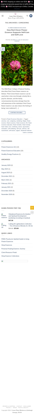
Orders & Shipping (9, 406)
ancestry (3, 121)
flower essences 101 (22, 123)
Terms (15, 407)
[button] (2, 15)
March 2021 (5, 180)
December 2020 (6, 191)
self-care (18, 128)
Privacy (8, 407)
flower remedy (26, 124)
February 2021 (6, 183)
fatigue (24, 121)
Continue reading (17, 112)
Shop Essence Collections (10, 256)
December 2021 (6, 176)
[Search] (27, 16)
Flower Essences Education (17, 27)
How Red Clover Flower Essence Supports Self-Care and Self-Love (17, 32)
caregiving (12, 121)
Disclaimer (27, 406)
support (18, 130)
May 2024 (4, 169)
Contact (19, 406)
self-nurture (12, 130)
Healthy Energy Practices (9, 154)
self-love (24, 128)
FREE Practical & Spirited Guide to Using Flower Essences (15, 240)
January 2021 (6, 187)
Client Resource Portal (9, 252)
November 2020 (6, 194)
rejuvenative (26, 126)
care (8, 121)
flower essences (11, 123)
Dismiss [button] (17, 9)
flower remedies (17, 124)
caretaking (19, 121)
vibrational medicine (26, 130)
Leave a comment (28, 132)
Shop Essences (6, 245)
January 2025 (6, 165)
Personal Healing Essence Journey (13, 249)
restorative (4, 128)
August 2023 (5, 172)
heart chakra (4, 126)
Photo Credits (23, 407)
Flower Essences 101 (8, 147)
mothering (14, 126)
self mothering (12, 128)
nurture (20, 126)
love (10, 126)
